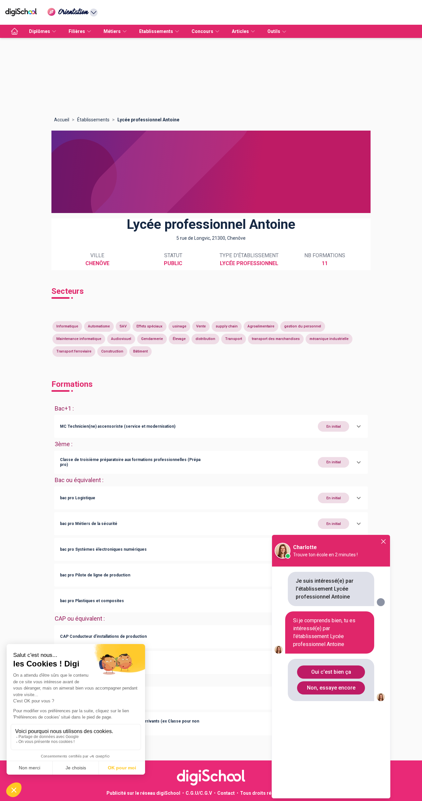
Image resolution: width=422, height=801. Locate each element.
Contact (226, 793)
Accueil (61, 119)
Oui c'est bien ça (331, 672)
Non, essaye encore (331, 688)
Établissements (93, 119)
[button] (211, 426)
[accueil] (14, 31)
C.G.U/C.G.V (199, 793)
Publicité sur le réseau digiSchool (143, 793)
